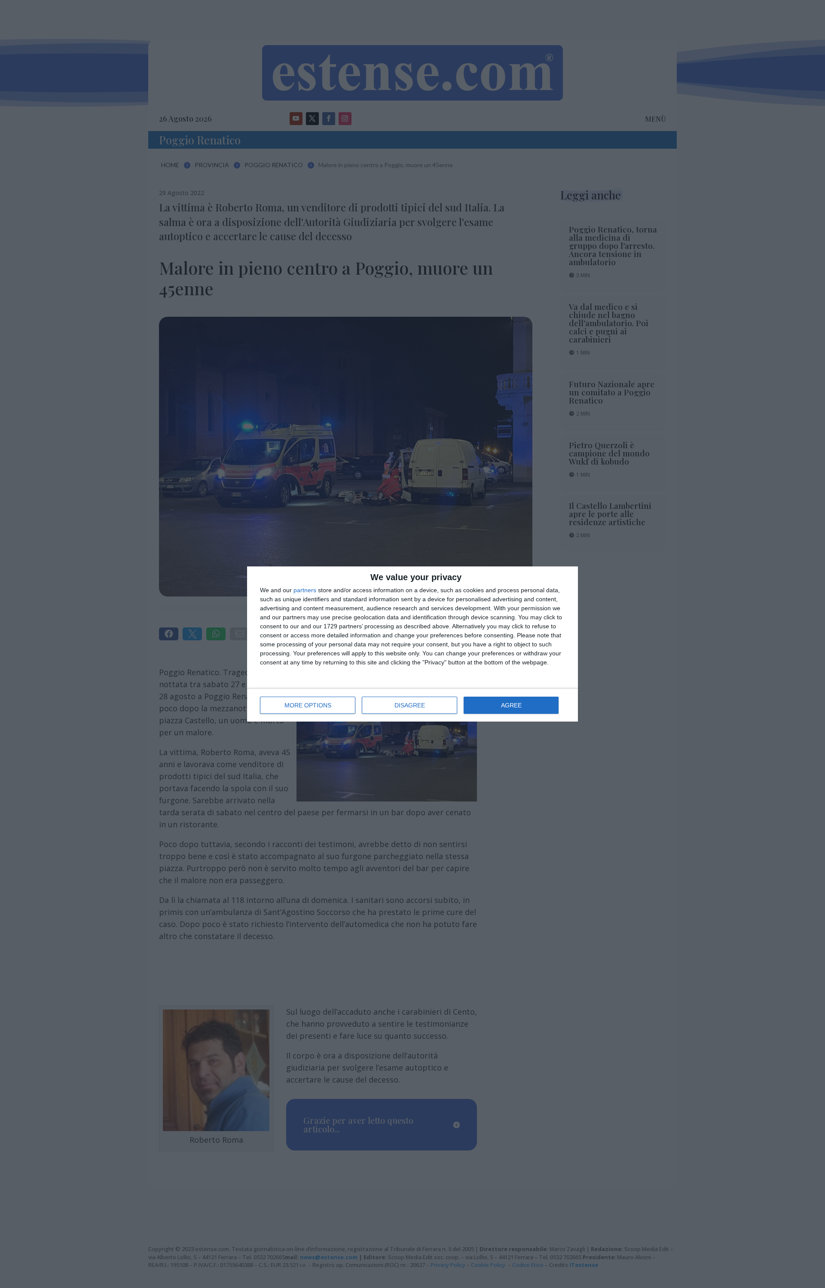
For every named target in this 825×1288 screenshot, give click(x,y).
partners (304, 590)
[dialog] (412, 644)
